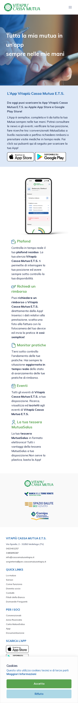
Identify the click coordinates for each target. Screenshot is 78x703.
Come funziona (14, 584)
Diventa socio (13, 588)
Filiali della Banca (15, 597)
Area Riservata (14, 619)
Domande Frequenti (16, 601)
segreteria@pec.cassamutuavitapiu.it (26, 561)
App (8, 628)
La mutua (11, 575)
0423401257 (12, 548)
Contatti (10, 593)
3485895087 (12, 552)
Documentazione (15, 633)
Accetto (39, 683)
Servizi (9, 579)
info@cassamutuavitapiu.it (20, 557)
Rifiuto (39, 694)
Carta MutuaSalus (15, 624)
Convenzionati (13, 615)
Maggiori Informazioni (21, 674)
